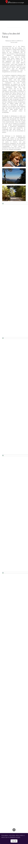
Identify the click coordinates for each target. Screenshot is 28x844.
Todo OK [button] (14, 841)
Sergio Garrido (17, 40)
